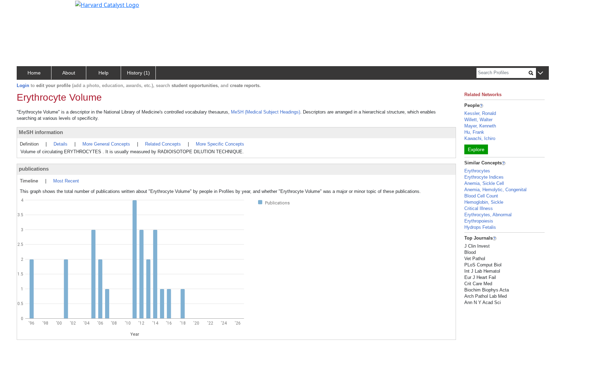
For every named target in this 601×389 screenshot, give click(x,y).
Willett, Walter (478, 119)
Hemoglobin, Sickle (483, 202)
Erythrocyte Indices (484, 177)
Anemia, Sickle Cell (484, 183)
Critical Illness (478, 208)
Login (23, 85)
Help (103, 73)
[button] (540, 73)
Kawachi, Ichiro (479, 138)
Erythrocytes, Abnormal (488, 214)
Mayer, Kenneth (480, 126)
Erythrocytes (477, 170)
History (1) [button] (138, 73)
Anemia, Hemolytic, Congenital (495, 189)
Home (34, 73)
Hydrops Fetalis (480, 227)
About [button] (68, 73)
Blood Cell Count (481, 196)
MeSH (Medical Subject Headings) (265, 112)
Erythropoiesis (478, 221)
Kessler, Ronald (480, 113)
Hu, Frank (474, 132)
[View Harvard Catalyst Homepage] (107, 4)
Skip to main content (29, 8)
